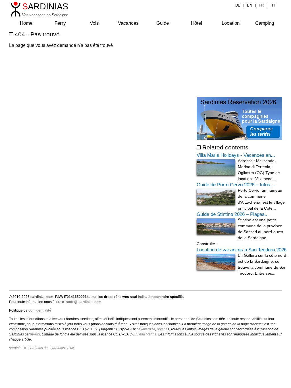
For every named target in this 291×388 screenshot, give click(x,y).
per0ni (35, 334)
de (237, 5)
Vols (94, 23)
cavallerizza (146, 329)
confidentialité (39, 310)
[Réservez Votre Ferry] (239, 138)
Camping (264, 23)
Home (26, 23)
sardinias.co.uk (62, 348)
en (249, 5)
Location (231, 23)
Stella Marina (146, 334)
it (273, 5)
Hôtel (196, 23)
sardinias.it (17, 348)
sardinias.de (38, 348)
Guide (162, 23)
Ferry (60, 23)
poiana (162, 329)
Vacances (128, 23)
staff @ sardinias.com (83, 302)
